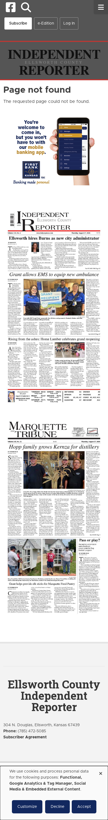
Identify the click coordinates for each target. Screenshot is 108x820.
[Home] (54, 60)
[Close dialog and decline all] (100, 771)
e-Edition (46, 23)
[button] (26, 7)
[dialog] (54, 793)
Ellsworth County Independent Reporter (54, 695)
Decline (57, 807)
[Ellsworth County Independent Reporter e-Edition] (54, 306)
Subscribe (18, 23)
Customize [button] (27, 807)
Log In (69, 23)
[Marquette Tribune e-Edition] (54, 517)
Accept (84, 807)
